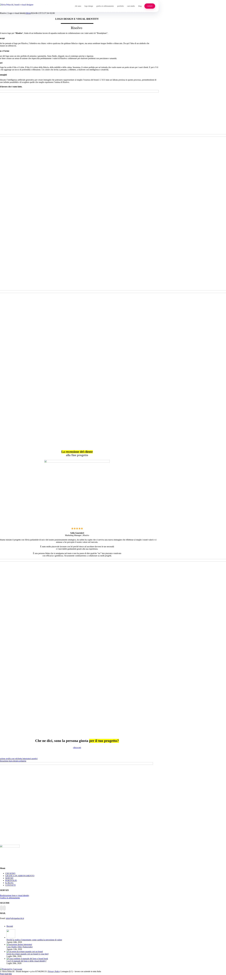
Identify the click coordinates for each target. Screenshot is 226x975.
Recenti (10, 926)
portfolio (120, 6)
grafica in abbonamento (105, 6)
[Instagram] (4, 908)
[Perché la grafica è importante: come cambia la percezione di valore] (11, 937)
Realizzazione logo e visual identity (14, 895)
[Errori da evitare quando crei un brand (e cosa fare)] (25, 951)
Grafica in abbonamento (10, 898)
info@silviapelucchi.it (15, 918)
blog (140, 6)
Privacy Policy (54, 971)
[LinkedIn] (1, 908)
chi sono (78, 6)
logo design (88, 6)
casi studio (131, 6)
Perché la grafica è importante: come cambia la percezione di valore (34, 940)
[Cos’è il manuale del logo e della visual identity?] (27, 958)
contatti (149, 6)
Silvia (28, 13)
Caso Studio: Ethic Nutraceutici (20, 947)
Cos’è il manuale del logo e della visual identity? (26, 961)
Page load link (6, 974)
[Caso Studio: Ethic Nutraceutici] (19, 944)
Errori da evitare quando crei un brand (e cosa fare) (28, 954)
